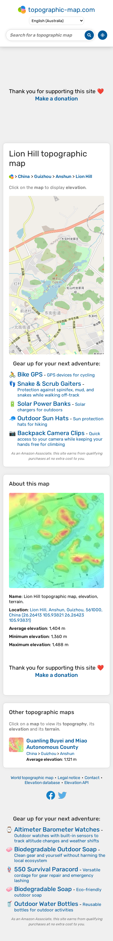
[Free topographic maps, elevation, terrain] (11, 176)
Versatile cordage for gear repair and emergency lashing (57, 875)
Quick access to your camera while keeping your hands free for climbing (60, 439)
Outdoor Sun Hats (43, 418)
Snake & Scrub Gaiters (49, 383)
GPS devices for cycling (71, 375)
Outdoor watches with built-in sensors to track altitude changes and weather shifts (56, 838)
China (31, 753)
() (56, 615)
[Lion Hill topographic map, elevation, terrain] (56, 540)
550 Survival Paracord (46, 869)
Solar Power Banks (44, 403)
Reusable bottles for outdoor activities (57, 907)
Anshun (67, 753)
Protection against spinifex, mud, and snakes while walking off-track (55, 392)
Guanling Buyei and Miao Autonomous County (56, 744)
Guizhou (48, 753)
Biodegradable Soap (43, 889)
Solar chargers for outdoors (51, 407)
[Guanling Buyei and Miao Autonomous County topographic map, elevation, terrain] (16, 750)
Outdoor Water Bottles (46, 903)
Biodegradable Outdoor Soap (55, 849)
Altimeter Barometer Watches (57, 829)
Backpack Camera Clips (51, 433)
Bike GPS (30, 374)
